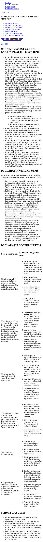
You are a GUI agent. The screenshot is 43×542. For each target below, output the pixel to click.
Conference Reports (12, 9)
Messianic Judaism (11, 23)
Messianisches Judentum (13, 25)
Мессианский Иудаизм (13, 27)
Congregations (10, 7)
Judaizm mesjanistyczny (13, 33)
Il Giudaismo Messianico (14, 35)
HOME (8, 3)
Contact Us (5, 12)
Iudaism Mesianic (11, 31)
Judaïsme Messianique (13, 29)
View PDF (4, 44)
